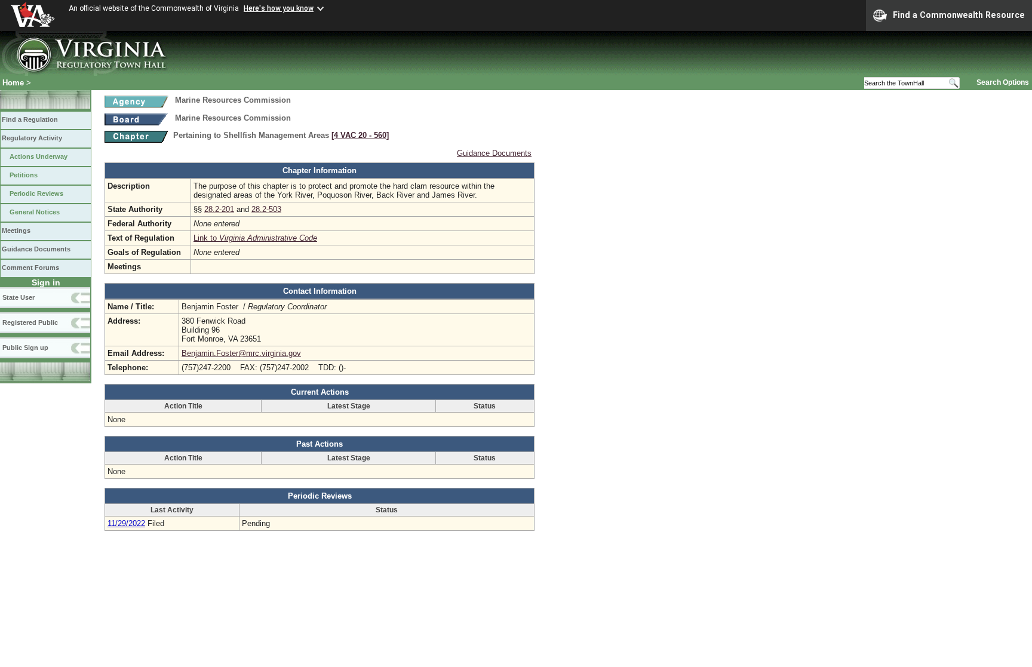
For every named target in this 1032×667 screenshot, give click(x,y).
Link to (255, 237)
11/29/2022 (126, 523)
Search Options (1002, 82)
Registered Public (30, 322)
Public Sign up (25, 347)
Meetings (16, 230)
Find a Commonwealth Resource (959, 15)
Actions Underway (38, 156)
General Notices (35, 212)
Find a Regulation (30, 119)
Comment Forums (30, 267)
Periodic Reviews (36, 193)
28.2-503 (266, 209)
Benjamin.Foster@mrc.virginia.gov (241, 353)
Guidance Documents (36, 249)
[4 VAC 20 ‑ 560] (360, 135)
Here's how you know (279, 8)
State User (18, 297)
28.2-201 (219, 209)
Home (13, 82)
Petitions (24, 175)
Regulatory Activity (32, 138)
